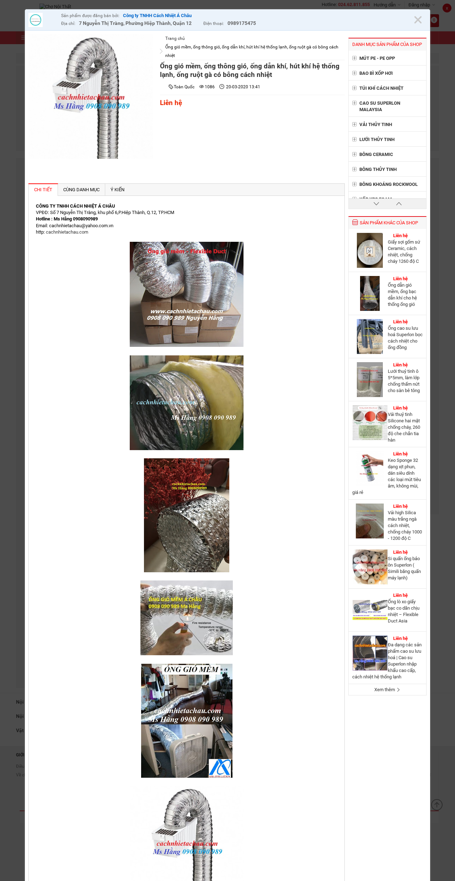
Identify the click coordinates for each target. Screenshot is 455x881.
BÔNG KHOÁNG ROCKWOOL (388, 184)
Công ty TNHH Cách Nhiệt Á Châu (157, 15)
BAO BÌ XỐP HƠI (376, 73)
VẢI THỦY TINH (375, 124)
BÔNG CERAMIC (376, 154)
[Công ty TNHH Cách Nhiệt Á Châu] (43, 21)
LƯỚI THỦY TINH (377, 139)
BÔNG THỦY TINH (378, 169)
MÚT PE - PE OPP (377, 58)
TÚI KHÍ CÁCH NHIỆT (381, 88)
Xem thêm (385, 689)
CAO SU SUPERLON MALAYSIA (379, 106)
